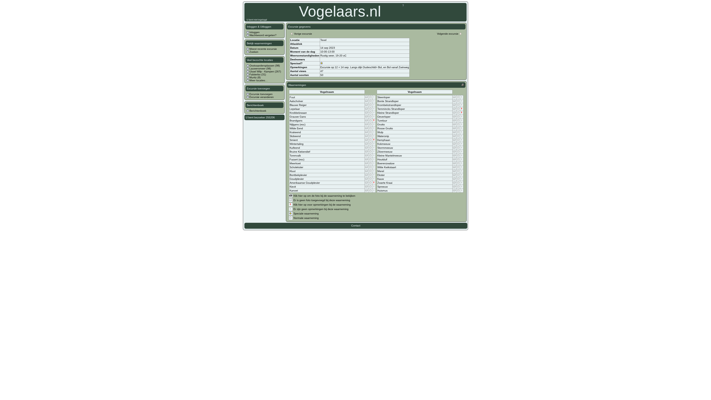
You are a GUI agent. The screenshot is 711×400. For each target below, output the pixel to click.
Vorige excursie (302, 33)
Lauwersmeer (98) (260, 68)
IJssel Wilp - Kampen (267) (265, 71)
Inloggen (254, 32)
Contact (355, 225)
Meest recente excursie (263, 48)
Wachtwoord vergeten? (262, 35)
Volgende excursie (448, 33)
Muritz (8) (255, 77)
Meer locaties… (258, 80)
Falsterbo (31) (257, 74)
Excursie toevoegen (261, 94)
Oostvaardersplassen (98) (264, 65)
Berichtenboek (257, 110)
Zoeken (253, 51)
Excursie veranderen (261, 97)
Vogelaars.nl (340, 11)
